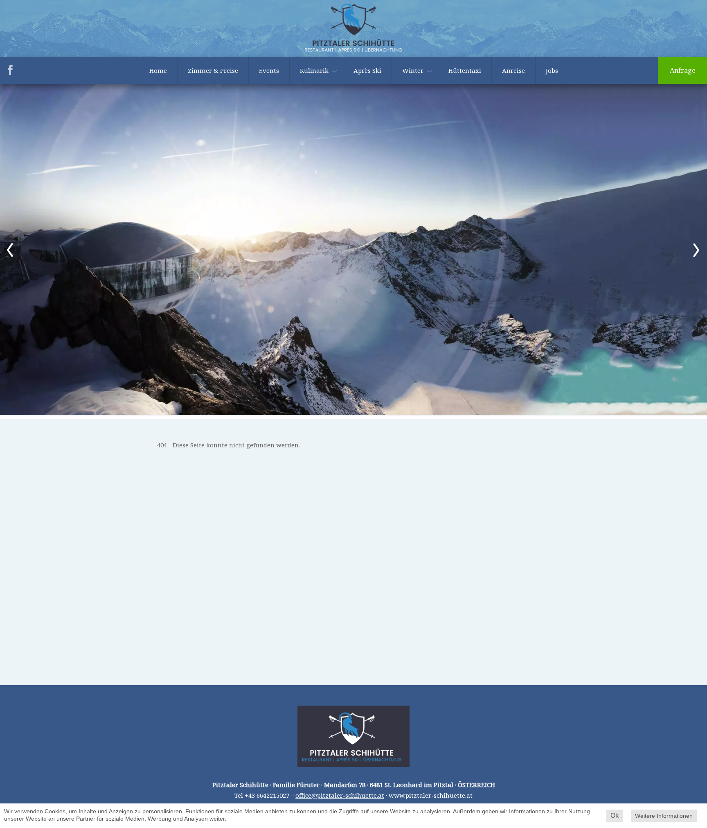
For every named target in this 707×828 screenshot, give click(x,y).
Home (158, 70)
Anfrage (683, 70)
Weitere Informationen (664, 815)
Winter (412, 70)
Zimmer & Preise (213, 70)
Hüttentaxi (464, 70)
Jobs (552, 70)
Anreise (513, 70)
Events (269, 70)
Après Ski (367, 70)
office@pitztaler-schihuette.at (339, 795)
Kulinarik (314, 70)
